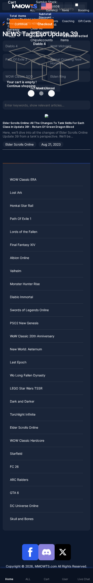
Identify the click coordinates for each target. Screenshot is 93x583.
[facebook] (30, 552)
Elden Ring (58, 76)
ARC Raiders (19, 480)
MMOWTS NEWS (29, 23)
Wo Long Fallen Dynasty (27, 375)
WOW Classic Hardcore (27, 440)
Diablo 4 (11, 46)
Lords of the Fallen (23, 232)
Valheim (15, 271)
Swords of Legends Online (29, 310)
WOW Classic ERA (23, 179)
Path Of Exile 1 (20, 219)
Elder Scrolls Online (19, 144)
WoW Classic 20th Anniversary (32, 336)
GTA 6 (14, 493)
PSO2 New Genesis (24, 323)
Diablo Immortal (21, 297)
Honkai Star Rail (21, 205)
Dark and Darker (22, 401)
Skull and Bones (21, 519)
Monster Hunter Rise (25, 284)
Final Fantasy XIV (22, 245)
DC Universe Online (24, 506)
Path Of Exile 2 (16, 59)
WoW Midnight (60, 46)
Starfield (16, 453)
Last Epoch (18, 362)
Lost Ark (16, 192)
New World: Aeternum (26, 349)
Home (10, 23)
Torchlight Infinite (22, 414)
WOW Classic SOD (19, 76)
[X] (63, 552)
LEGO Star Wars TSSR (26, 388)
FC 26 (14, 466)
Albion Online (19, 258)
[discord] (46, 552)
